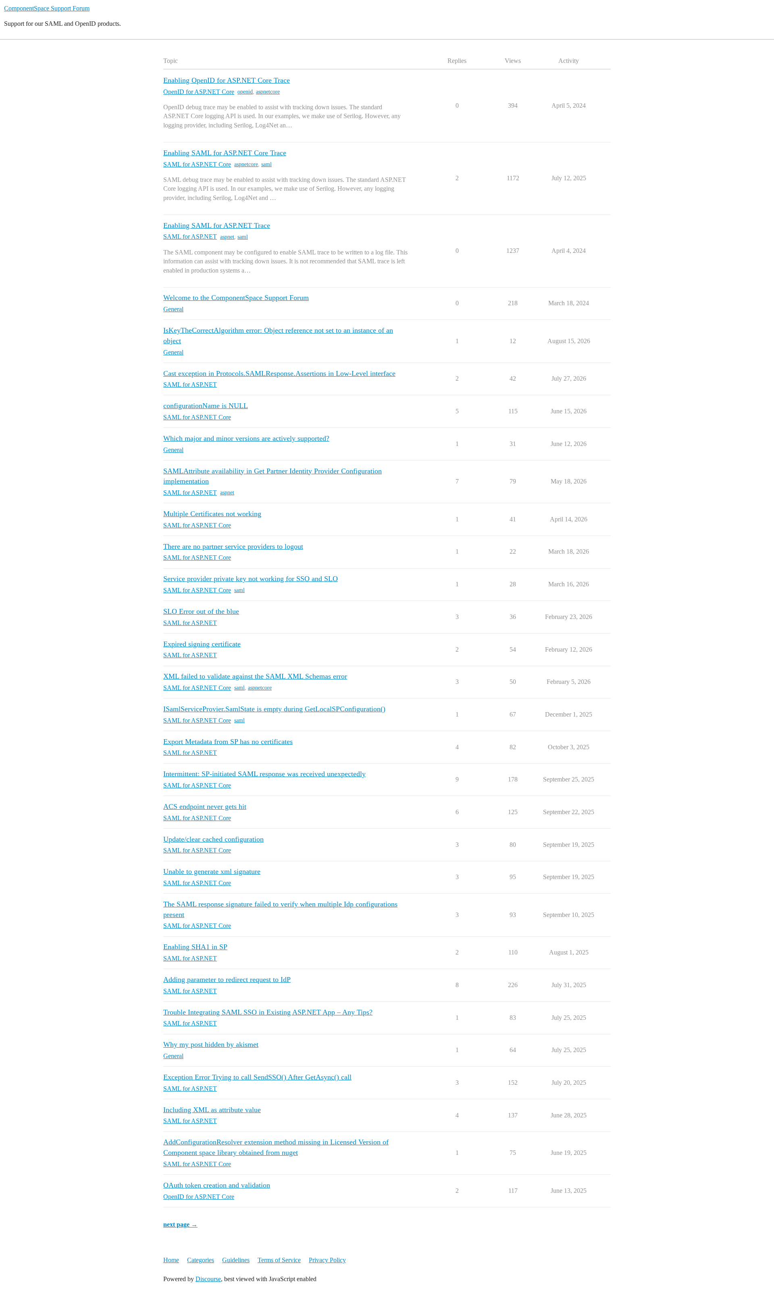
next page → (180, 1224)
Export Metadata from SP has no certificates (228, 742)
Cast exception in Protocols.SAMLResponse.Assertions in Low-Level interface (279, 373)
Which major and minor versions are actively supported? (246, 438)
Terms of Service (279, 1260)
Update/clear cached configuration (213, 839)
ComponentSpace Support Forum (46, 8)
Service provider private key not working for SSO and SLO (250, 579)
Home (171, 1260)
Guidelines (236, 1260)
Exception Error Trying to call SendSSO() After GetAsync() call (257, 1077)
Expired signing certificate (202, 644)
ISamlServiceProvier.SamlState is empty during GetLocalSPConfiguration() (274, 709)
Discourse (208, 1278)
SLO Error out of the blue (201, 611)
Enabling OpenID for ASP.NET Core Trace (226, 80)
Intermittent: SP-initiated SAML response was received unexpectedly (264, 774)
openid (245, 92)
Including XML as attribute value (212, 1110)
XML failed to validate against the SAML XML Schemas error (255, 676)
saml (266, 164)
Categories (200, 1260)
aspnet (227, 237)
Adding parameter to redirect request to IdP (227, 979)
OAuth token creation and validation (216, 1185)
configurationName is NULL (205, 406)
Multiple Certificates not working (212, 514)
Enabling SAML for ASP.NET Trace (216, 225)
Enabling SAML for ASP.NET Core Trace (224, 153)
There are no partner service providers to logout (233, 546)
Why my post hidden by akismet (210, 1044)
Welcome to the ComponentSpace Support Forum (236, 298)
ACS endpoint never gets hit (204, 806)
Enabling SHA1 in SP (195, 947)
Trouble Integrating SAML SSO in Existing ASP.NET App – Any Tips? (267, 1012)
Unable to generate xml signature (211, 871)
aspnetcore (268, 92)
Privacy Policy (327, 1260)
